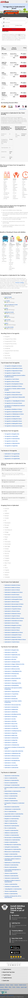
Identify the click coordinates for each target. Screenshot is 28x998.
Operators (2, 985)
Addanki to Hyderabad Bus (11, 800)
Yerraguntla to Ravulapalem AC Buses (14, 383)
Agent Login (24, 987)
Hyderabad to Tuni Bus (10, 762)
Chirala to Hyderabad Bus (11, 891)
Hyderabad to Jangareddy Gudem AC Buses (15, 639)
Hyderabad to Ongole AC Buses (12, 616)
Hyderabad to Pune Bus (10, 696)
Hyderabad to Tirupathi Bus (11, 694)
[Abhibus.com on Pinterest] (20, 965)
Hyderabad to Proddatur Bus (12, 666)
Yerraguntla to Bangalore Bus (12, 434)
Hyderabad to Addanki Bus (11, 711)
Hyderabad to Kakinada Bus (11, 737)
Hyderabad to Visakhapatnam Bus (13, 730)
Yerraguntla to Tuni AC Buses (12, 379)
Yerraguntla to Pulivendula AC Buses (13, 368)
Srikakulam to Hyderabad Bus (12, 886)
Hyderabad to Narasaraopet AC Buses (14, 604)
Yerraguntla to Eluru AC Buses (12, 381)
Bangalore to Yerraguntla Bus (12, 456)
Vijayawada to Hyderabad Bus (12, 775)
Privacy (18, 987)
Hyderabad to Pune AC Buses (12, 623)
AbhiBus (2, 995)
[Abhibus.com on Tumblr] (17, 965)
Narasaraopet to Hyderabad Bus (13, 837)
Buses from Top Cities (9, 972)
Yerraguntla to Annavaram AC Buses (13, 425)
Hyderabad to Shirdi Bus (11, 721)
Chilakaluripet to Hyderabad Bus (13, 809)
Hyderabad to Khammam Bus (12, 673)
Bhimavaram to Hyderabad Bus (12, 851)
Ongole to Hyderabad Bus (11, 821)
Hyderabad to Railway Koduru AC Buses (14, 618)
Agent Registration (4, 989)
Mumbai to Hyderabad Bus (11, 893)
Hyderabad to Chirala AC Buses (12, 611)
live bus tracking (19, 282)
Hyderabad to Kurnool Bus (11, 765)
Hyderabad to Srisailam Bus (11, 728)
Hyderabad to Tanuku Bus (11, 742)
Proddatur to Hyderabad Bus (12, 835)
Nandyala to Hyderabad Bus (11, 864)
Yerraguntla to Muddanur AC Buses (13, 386)
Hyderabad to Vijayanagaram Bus (13, 683)
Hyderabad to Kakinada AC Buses (13, 613)
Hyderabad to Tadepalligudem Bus (13, 671)
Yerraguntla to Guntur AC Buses (12, 392)
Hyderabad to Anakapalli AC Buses (13, 634)
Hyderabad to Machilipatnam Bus (13, 714)
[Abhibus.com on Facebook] (8, 965)
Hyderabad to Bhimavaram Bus (12, 668)
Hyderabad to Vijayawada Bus (12, 691)
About (11, 985)
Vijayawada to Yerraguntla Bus (12, 458)
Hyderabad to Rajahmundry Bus (12, 654)
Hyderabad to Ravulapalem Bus (12, 760)
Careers (2, 987)
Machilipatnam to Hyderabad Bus (13, 844)
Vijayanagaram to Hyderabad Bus (13, 849)
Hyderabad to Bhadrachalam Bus (13, 678)
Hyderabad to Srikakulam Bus (12, 745)
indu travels (7, 319)
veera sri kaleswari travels (11, 304)
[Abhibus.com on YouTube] (13, 965)
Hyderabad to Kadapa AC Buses (12, 627)
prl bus (6, 308)
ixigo (6, 995)
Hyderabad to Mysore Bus (11, 723)
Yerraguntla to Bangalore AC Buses (13, 366)
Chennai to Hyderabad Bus (11, 873)
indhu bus (7, 316)
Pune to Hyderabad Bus (10, 798)
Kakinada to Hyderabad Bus (11, 875)
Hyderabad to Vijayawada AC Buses (13, 606)
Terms (14, 987)
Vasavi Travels (8, 297)
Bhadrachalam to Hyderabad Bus (13, 791)
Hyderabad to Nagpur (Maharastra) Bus (14, 664)
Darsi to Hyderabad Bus (10, 811)
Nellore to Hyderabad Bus (11, 823)
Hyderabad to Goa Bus (10, 718)
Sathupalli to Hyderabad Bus (12, 847)
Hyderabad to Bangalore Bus (12, 650)
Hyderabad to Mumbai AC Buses (12, 585)
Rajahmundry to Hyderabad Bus (12, 862)
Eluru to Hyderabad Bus (10, 828)
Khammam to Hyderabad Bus (12, 780)
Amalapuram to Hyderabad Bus (12, 839)
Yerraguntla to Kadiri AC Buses (12, 416)
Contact (16, 985)
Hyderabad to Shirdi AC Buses (12, 601)
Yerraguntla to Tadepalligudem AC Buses (15, 400)
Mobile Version (22, 985)
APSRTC (6, 323)
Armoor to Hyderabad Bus (11, 796)
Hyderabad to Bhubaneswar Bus (12, 755)
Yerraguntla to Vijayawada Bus (12, 443)
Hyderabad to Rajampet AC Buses (13, 637)
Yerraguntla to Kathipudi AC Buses (13, 418)
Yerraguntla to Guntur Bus (11, 441)
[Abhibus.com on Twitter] (11, 965)
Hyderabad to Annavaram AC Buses (13, 597)
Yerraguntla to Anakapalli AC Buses (13, 421)
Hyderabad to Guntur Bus (11, 652)
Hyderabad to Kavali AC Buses (12, 594)
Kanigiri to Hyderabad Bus (11, 854)
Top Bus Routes (7, 969)
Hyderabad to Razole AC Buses (12, 630)
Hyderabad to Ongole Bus (11, 733)
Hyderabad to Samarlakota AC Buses (14, 620)
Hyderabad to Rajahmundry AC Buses (14, 632)
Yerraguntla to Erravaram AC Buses (13, 403)
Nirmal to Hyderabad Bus (11, 867)
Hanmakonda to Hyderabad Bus (12, 816)
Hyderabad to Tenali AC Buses (12, 642)
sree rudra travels (9, 327)
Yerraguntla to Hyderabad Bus (12, 438)
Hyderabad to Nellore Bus (11, 735)
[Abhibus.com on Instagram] (15, 965)
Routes (7, 985)
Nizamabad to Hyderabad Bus (12, 806)
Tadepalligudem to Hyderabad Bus (13, 889)
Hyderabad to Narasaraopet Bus (13, 704)
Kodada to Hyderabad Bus (11, 842)
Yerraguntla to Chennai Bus (11, 436)
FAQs (10, 987)
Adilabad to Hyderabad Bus (11, 832)
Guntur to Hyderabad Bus (11, 778)
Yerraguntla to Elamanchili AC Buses (13, 394)
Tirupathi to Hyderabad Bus (11, 830)
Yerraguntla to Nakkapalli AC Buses (13, 423)
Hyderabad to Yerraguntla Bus (12, 453)
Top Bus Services (7, 977)
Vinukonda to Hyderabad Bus (12, 878)
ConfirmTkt (11, 995)
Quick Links (6, 980)
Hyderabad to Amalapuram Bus (12, 661)
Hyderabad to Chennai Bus (11, 657)
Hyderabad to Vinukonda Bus (12, 758)
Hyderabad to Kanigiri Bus (11, 726)
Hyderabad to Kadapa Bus (11, 740)
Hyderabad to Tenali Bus (11, 680)
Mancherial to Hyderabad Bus (12, 825)
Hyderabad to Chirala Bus (11, 716)
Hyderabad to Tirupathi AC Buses (13, 608)
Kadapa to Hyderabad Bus (11, 793)
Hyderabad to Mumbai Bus (11, 698)
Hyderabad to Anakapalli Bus (12, 685)
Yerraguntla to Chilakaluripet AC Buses (14, 414)
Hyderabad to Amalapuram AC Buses (14, 592)
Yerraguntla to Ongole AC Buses (12, 373)
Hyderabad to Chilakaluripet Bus (13, 753)
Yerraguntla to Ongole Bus (11, 445)
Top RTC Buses (7, 975)
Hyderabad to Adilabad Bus (11, 709)
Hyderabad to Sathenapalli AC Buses (13, 599)
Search (14, 29)
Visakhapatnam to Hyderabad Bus (13, 856)
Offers (6, 987)
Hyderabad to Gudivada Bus (11, 767)
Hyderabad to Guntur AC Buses (12, 589)
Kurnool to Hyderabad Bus (11, 782)
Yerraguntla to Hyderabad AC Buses (13, 411)
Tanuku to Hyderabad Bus (11, 884)
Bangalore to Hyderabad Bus (12, 818)
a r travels (7, 300)
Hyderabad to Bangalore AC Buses (13, 625)
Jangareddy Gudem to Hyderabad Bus (14, 813)
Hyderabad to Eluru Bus (10, 659)
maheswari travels (9, 312)
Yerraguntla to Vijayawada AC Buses (13, 370)
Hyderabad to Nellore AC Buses (12, 587)
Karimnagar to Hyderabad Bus (12, 785)
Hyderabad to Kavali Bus (11, 676)
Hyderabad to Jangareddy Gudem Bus (14, 751)
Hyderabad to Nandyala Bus (11, 707)
